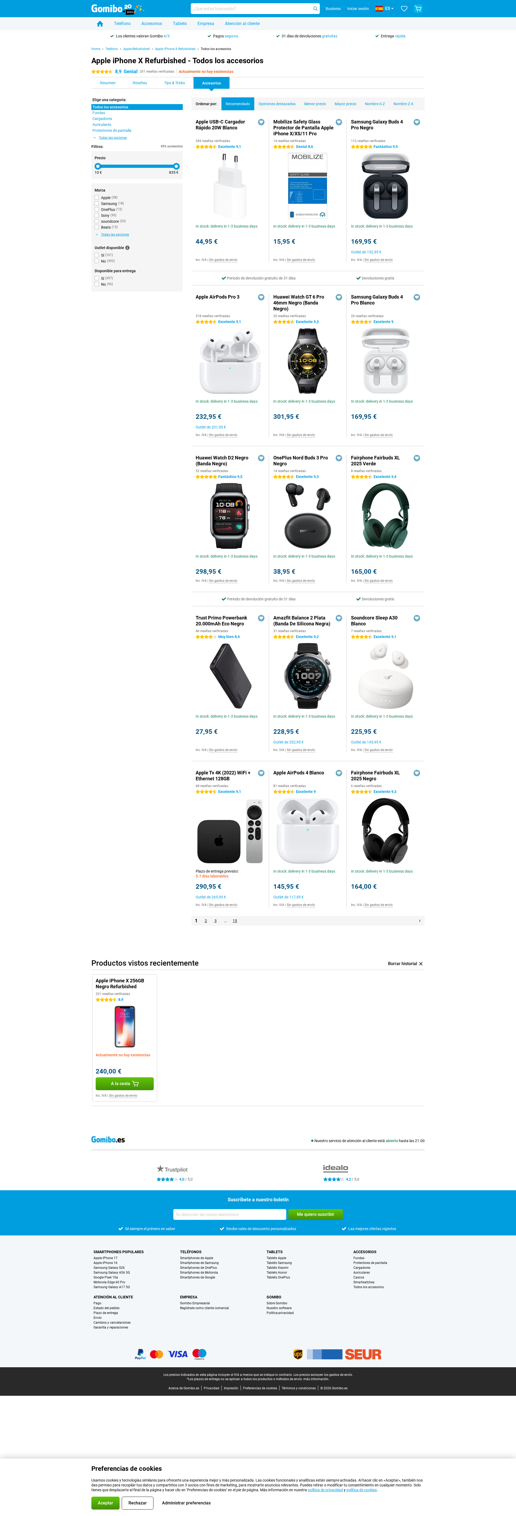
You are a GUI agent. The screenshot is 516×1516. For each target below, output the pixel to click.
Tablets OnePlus (278, 1277)
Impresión (231, 1388)
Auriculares (361, 1272)
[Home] (100, 23)
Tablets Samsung (279, 1263)
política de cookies (361, 1490)
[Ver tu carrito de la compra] (418, 8)
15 (235, 921)
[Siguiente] (420, 921)
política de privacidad (325, 1490)
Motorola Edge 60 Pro (109, 1282)
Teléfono (122, 23)
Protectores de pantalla (370, 1263)
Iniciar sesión (358, 8)
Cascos (358, 1277)
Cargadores (361, 1268)
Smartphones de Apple (196, 1258)
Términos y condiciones (299, 1388)
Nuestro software (279, 1308)
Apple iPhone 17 (105, 1258)
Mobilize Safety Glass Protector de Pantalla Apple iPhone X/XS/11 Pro (303, 127)
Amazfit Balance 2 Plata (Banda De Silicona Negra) (301, 620)
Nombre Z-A (403, 104)
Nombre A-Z (375, 104)
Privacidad (211, 1388)
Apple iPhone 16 (105, 1263)
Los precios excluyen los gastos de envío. (323, 1375)
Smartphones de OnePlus (198, 1268)
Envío (98, 1318)
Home (95, 49)
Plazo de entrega (106, 1313)
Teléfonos (191, 1252)
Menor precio (315, 104)
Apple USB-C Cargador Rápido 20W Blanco (220, 124)
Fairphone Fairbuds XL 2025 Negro (375, 775)
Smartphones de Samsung (199, 1263)
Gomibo (274, 1297)
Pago (97, 1303)
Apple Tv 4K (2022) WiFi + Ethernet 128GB (223, 775)
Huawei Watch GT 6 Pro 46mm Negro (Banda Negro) (298, 302)
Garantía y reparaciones (111, 1327)
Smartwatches (363, 1282)
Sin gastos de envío (223, 260)
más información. (316, 1379)
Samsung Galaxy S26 (109, 1268)
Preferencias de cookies (260, 1388)
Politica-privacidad (280, 1313)
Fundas (358, 1258)
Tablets (180, 23)
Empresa (206, 23)
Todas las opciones (113, 138)
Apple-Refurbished (136, 49)
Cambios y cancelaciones (112, 1322)
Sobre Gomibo (277, 1303)
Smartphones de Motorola (199, 1272)
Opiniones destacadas (277, 104)
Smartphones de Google (197, 1277)
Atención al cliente (242, 23)
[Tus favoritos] (404, 8)
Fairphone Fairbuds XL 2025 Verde (375, 460)
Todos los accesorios (216, 49)
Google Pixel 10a (106, 1277)
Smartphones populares (119, 1252)
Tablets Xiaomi (277, 1268)
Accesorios (151, 23)
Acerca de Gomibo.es (184, 1388)
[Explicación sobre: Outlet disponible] (127, 248)
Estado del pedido (107, 1308)
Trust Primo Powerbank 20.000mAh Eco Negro (221, 620)
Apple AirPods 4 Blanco (298, 772)
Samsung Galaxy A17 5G (112, 1287)
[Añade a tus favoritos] (261, 122)
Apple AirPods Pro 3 (217, 297)
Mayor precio (345, 104)
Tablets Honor (277, 1272)
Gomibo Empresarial (195, 1303)
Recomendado (238, 104)
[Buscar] (315, 8)
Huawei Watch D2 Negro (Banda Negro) (222, 460)
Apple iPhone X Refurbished (175, 49)
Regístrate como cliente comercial (204, 1308)
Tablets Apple (276, 1258)
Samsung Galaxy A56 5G (112, 1272)
